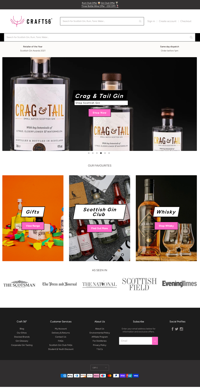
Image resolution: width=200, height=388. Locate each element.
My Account (61, 328)
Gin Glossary (22, 341)
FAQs (60, 341)
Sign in (151, 21)
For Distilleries (100, 341)
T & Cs (100, 349)
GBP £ (95, 368)
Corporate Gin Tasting (21, 345)
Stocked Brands (22, 337)
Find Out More (99, 228)
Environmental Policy (100, 332)
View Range (33, 225)
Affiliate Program (100, 337)
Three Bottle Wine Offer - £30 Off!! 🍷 (100, 6)
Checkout (185, 21)
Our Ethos (22, 332)
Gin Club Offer (108, 3)
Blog (22, 328)
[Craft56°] (31, 21)
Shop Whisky (166, 225)
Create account (167, 21)
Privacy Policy (99, 345)
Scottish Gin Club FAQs (60, 345)
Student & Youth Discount (60, 349)
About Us (99, 328)
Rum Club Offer (89, 3)
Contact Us (60, 337)
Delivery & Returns (61, 332)
